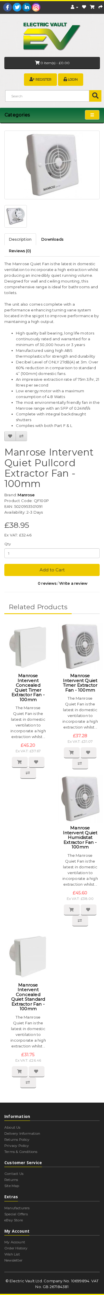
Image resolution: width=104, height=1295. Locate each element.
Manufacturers (17, 1208)
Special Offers (16, 1214)
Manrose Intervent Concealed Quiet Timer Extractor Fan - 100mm (28, 687)
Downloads (52, 239)
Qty (7, 544)
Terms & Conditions (21, 1151)
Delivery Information (22, 1133)
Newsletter (13, 1260)
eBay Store (13, 1220)
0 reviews (47, 583)
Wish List (12, 1254)
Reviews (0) (20, 250)
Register (43, 79)
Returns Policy (16, 1139)
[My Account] (74, 7)
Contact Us (13, 1173)
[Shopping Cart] (92, 7)
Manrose (26, 495)
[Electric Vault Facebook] (7, 7)
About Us (12, 1127)
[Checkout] (101, 7)
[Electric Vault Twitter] (17, 7)
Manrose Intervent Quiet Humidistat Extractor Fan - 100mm (80, 837)
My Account (14, 1242)
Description (20, 239)
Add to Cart (52, 570)
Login (73, 79)
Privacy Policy (16, 1145)
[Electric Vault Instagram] (36, 7)
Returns (11, 1179)
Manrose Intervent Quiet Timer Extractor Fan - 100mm (80, 683)
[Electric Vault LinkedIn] (26, 7)
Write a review (73, 583)
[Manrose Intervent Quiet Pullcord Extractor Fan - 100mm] (52, 165)
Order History (16, 1248)
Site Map (11, 1185)
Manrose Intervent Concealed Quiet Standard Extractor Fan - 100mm (28, 997)
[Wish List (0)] (84, 7)
